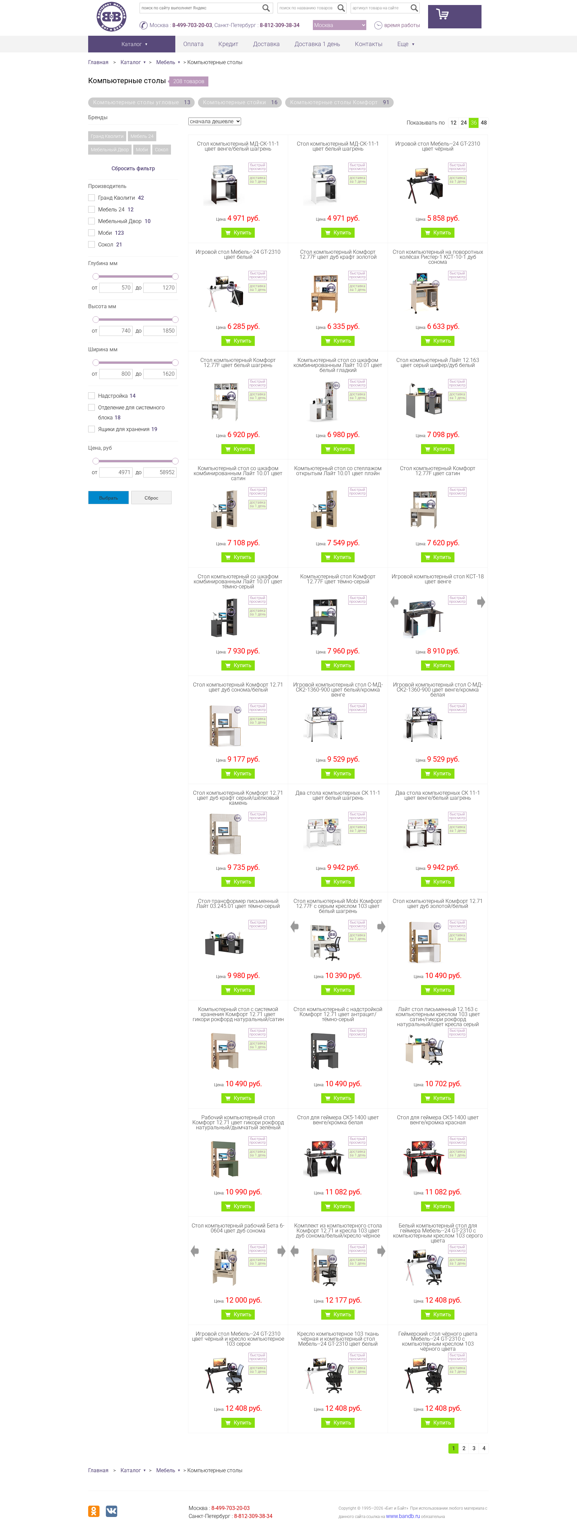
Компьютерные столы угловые (142, 102)
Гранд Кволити (107, 136)
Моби (142, 149)
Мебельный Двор (110, 149)
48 (484, 123)
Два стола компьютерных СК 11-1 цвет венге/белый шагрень (437, 795)
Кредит (228, 43)
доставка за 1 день (258, 180)
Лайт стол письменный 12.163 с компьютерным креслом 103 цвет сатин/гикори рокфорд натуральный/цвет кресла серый (438, 1017)
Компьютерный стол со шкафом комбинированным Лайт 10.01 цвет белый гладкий (338, 365)
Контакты (369, 43)
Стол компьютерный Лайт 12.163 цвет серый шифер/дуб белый (437, 362)
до (139, 287)
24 (464, 123)
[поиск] (341, 8)
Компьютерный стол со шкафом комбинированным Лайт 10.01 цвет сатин (238, 473)
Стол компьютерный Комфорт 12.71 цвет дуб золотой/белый (438, 903)
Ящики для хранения (127, 429)
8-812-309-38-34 (280, 25)
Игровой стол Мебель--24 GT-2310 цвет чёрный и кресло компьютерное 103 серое (238, 1339)
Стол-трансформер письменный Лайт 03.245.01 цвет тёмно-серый (238, 903)
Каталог (131, 62)
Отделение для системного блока (131, 412)
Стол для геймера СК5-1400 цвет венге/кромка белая (338, 1120)
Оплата (193, 43)
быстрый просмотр (257, 167)
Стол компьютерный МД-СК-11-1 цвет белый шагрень (338, 146)
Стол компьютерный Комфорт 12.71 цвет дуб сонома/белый (238, 687)
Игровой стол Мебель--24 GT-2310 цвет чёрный (437, 146)
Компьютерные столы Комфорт (340, 102)
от (95, 287)
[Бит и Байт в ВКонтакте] (111, 1511)
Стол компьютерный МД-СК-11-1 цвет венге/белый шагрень (238, 146)
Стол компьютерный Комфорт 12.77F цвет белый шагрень (238, 362)
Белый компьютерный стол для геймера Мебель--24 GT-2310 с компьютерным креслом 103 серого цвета (438, 1233)
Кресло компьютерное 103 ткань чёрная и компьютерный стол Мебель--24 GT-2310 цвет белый (338, 1339)
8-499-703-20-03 (192, 25)
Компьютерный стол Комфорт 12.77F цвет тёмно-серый (338, 579)
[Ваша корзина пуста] (455, 16)
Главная (98, 62)
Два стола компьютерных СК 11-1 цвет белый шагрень (338, 795)
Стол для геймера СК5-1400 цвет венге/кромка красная (438, 1120)
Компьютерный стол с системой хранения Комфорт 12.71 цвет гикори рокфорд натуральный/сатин (238, 1014)
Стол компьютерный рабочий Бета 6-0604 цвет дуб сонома (238, 1228)
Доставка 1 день (317, 43)
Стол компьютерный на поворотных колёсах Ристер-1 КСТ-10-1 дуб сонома (438, 257)
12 (453, 123)
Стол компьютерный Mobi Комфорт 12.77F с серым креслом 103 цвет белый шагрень (338, 906)
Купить (242, 232)
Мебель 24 (142, 136)
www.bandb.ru (403, 1516)
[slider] (95, 276)
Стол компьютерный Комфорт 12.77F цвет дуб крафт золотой (338, 254)
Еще (402, 43)
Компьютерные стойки (240, 102)
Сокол (161, 149)
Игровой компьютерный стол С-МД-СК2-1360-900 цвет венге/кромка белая (438, 690)
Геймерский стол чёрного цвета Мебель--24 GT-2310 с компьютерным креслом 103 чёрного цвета (437, 1341)
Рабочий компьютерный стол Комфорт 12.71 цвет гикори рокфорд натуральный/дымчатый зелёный (238, 1122)
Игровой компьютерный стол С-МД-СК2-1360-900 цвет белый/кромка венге (338, 690)
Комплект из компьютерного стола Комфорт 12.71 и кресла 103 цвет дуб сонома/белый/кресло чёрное (338, 1230)
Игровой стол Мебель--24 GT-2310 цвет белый (238, 254)
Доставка (266, 43)
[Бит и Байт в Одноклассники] (94, 1511)
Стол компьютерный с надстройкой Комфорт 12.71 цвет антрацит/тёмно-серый (338, 1014)
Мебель (165, 62)
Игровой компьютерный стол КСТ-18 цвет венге (438, 579)
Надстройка (117, 396)
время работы (402, 25)
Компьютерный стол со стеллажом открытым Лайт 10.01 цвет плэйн (338, 470)
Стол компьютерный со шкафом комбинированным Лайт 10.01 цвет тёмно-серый (238, 581)
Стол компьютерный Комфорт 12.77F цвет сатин (437, 470)
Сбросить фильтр (133, 168)
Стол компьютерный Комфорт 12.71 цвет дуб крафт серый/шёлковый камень (238, 798)
